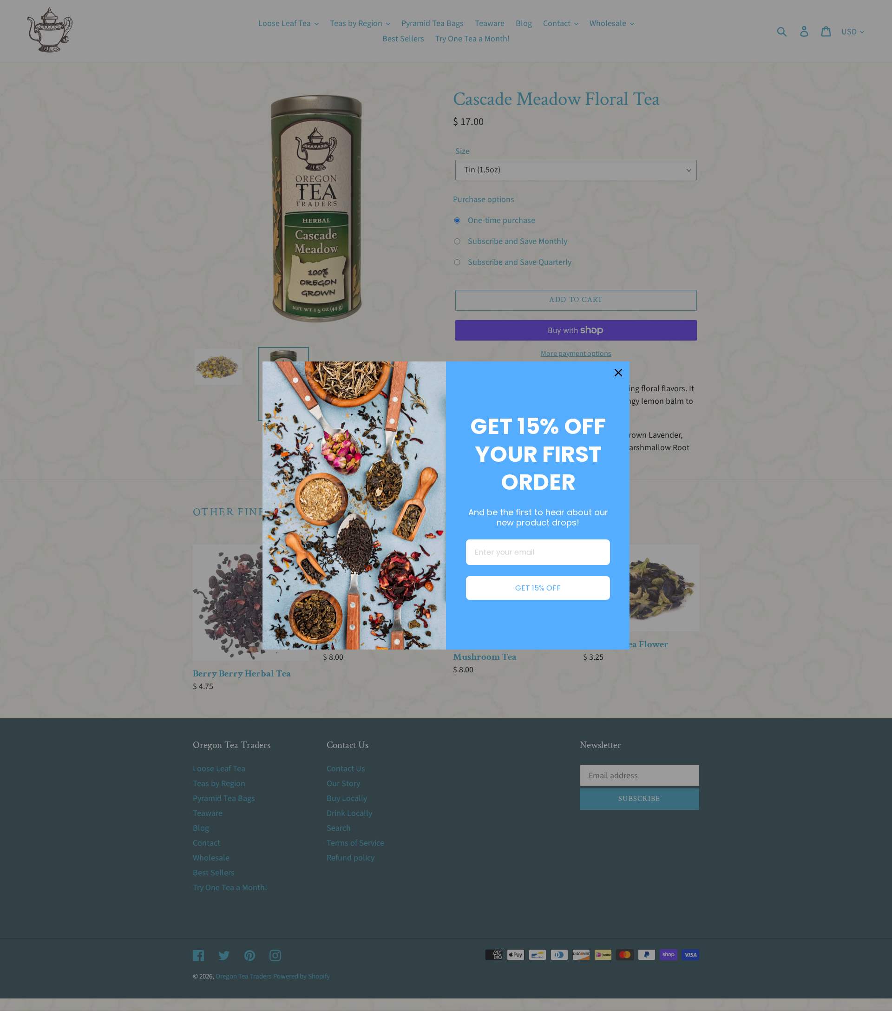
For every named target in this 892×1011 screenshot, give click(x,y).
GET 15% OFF (538, 588)
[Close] (618, 372)
